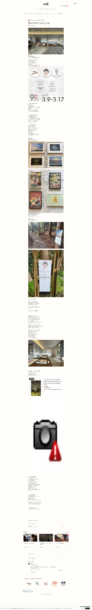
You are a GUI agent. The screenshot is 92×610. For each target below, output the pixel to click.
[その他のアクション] (63, 20)
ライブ (52, 13)
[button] (67, 13)
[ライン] (66, 5)
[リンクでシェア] (35, 523)
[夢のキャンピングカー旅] (30, 538)
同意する (87, 608)
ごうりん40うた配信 (60, 543)
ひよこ (47, 13)
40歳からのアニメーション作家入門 (45, 544)
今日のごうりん (32, 13)
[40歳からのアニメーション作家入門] (46, 538)
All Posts (25, 13)
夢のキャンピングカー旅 (29, 543)
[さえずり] (62, 5)
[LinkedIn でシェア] (33, 523)
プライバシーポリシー (69, 608)
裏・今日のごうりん (41, 13)
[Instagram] (61, 5)
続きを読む (60, 13)
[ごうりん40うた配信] (61, 538)
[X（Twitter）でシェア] (31, 523)
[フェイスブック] (64, 5)
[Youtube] (67, 5)
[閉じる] (90, 608)
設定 (83, 608)
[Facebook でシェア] (28, 523)
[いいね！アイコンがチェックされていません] (31, 570)
